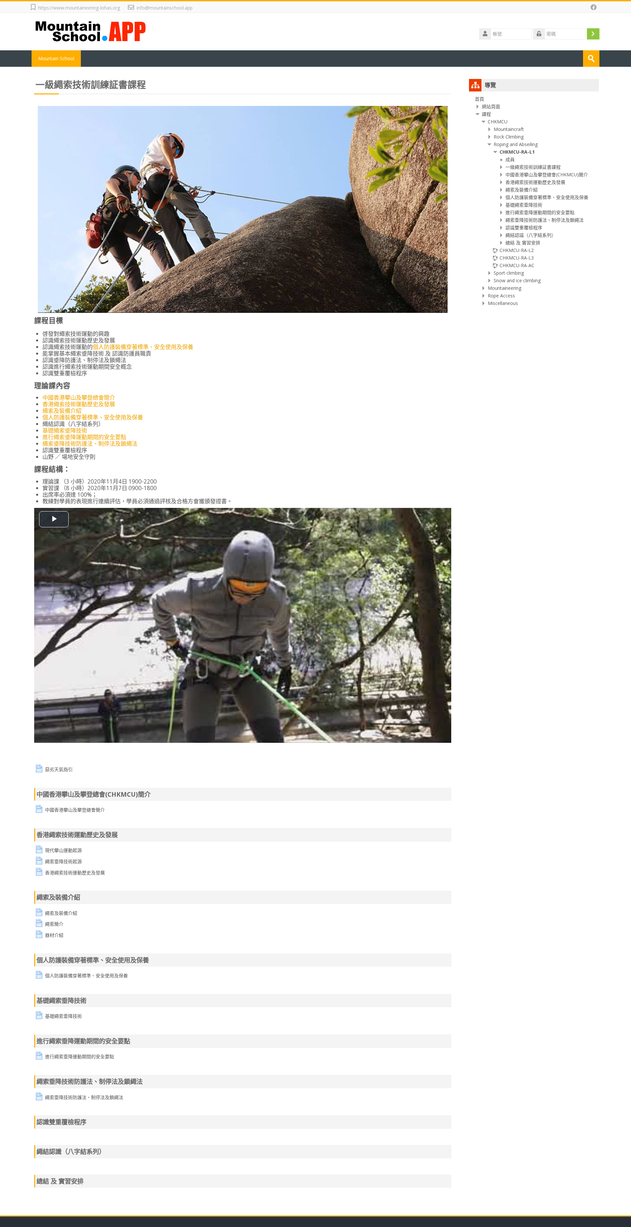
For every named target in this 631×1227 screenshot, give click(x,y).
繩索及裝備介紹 (62, 410)
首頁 (479, 99)
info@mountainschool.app (165, 8)
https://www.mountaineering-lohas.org (79, 8)
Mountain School (56, 58)
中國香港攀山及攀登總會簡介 (78, 397)
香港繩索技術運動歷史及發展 (78, 404)
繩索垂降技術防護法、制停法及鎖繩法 (89, 443)
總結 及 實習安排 (59, 1181)
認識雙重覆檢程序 (61, 1121)
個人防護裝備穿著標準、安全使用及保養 (143, 347)
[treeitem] (534, 99)
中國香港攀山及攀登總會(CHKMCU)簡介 (93, 794)
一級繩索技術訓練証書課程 (90, 84)
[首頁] (92, 31)
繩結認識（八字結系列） (70, 1151)
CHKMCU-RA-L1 (517, 152)
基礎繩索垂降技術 (64, 430)
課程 (486, 114)
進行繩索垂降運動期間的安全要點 (84, 437)
